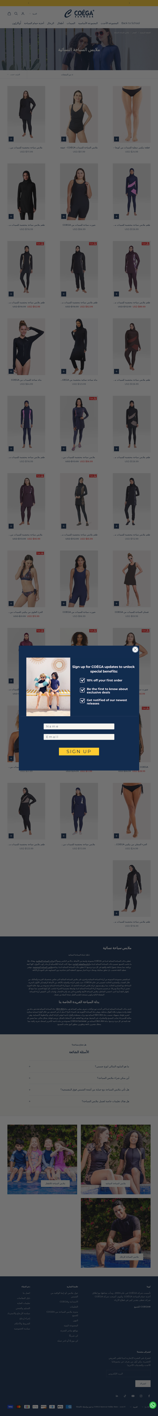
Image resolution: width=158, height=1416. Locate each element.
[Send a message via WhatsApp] (152, 1405)
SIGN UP (79, 751)
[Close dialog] (135, 649)
